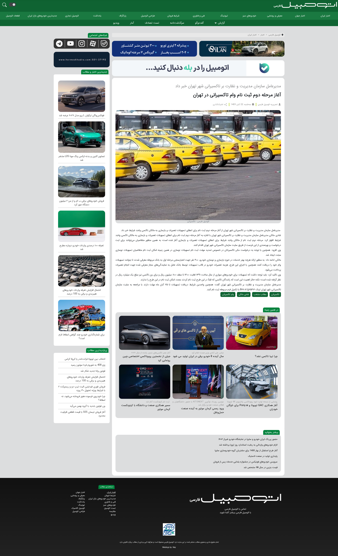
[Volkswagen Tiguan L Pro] (81, 95)
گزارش (221, 23)
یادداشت (97, 16)
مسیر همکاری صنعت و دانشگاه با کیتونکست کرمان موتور (145, 407)
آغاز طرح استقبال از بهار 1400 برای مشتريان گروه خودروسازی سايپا (246, 450)
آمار (132, 23)
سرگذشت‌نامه (177, 23)
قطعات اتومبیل (13, 16)
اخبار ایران (325, 16)
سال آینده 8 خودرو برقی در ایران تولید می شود (198, 356)
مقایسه (112, 511)
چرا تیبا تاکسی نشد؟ (266, 356)
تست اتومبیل (110, 508)
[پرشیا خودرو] (154, 49)
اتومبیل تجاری (72, 16)
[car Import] (81, 225)
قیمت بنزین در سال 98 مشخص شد (260, 467)
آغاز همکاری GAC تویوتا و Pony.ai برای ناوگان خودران (252, 407)
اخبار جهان (300, 16)
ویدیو (116, 23)
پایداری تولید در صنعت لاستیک (262, 456)
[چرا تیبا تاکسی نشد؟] (251, 332)
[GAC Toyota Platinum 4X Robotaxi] (251, 381)
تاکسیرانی (275, 294)
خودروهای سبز (249, 16)
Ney (174, 547)
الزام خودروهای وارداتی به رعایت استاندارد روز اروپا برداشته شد (248, 445)
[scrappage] (81, 314)
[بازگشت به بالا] (5, 550)
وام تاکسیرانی (228, 294)
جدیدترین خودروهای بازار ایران (42, 16)
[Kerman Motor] (198, 381)
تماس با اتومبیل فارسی (235, 509)
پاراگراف (122, 16)
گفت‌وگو (199, 23)
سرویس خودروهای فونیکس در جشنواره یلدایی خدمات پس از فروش (245, 462)
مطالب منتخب (260, 294)
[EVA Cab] (144, 332)
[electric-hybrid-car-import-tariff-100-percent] (81, 270)
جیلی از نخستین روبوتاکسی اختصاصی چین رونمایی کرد (146, 358)
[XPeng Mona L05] (81, 136)
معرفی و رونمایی (274, 16)
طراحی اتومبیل (148, 16)
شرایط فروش (173, 16)
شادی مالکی (244, 294)
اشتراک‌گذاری (218, 104)
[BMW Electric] (81, 180)
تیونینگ (224, 16)
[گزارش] (216, 23)
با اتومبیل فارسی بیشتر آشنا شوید (235, 512)
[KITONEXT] (144, 381)
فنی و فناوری (199, 16)
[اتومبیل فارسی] (198, 68)
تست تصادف (152, 23)
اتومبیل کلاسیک (78, 508)
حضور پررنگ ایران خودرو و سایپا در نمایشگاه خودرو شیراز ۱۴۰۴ (247, 439)
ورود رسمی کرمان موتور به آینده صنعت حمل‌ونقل (202, 410)
